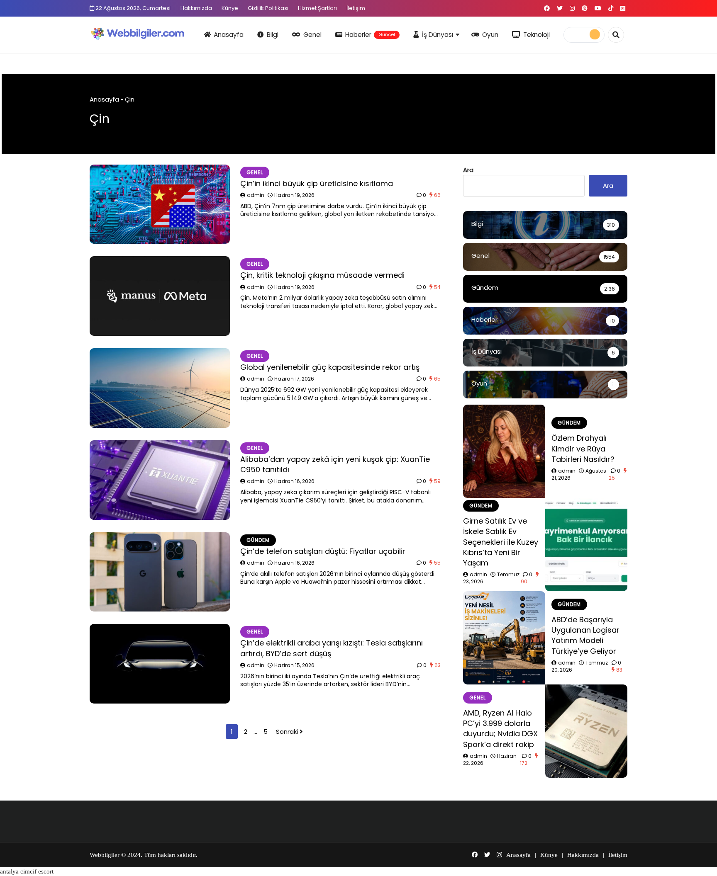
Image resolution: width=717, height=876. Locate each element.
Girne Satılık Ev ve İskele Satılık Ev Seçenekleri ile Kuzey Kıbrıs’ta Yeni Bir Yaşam (500, 542)
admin (256, 195)
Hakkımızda (196, 8)
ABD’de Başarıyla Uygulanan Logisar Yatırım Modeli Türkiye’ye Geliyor (585, 635)
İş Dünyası (437, 34)
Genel (312, 34)
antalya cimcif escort (27, 871)
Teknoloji (536, 34)
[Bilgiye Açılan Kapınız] (143, 33)
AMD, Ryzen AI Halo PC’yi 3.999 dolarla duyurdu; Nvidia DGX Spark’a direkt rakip (500, 729)
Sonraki (288, 731)
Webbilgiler (105, 855)
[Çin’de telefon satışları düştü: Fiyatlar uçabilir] (160, 572)
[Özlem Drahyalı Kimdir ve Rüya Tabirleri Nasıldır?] (504, 451)
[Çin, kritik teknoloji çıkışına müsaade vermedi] (160, 296)
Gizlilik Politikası (268, 8)
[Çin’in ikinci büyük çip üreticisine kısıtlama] (160, 204)
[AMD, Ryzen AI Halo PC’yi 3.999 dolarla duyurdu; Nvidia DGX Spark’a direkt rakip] (586, 731)
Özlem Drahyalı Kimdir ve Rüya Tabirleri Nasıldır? (583, 448)
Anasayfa (229, 34)
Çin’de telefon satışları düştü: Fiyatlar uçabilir (322, 551)
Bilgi (272, 34)
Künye (230, 8)
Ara (468, 169)
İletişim (355, 8)
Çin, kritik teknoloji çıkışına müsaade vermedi (322, 275)
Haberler (370, 34)
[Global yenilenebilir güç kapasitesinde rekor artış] (160, 388)
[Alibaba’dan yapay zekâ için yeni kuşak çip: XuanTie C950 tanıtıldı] (160, 480)
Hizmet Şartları (317, 8)
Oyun (490, 34)
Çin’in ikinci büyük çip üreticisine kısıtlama (316, 183)
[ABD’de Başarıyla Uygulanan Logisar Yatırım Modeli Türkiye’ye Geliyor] (504, 637)
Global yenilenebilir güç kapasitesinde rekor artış (329, 367)
